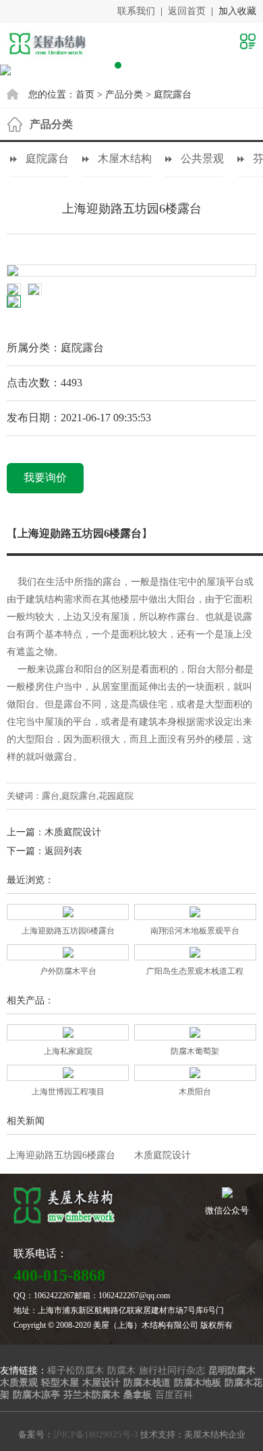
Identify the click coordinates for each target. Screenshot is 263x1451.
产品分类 (124, 95)
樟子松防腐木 (75, 1371)
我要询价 (45, 477)
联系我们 (136, 11)
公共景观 (202, 158)
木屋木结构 (125, 158)
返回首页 (187, 11)
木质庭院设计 (73, 832)
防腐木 (121, 1371)
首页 (85, 95)
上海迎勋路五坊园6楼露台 (61, 1155)
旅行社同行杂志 (172, 1371)
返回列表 (63, 851)
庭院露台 (173, 95)
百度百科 (174, 1395)
